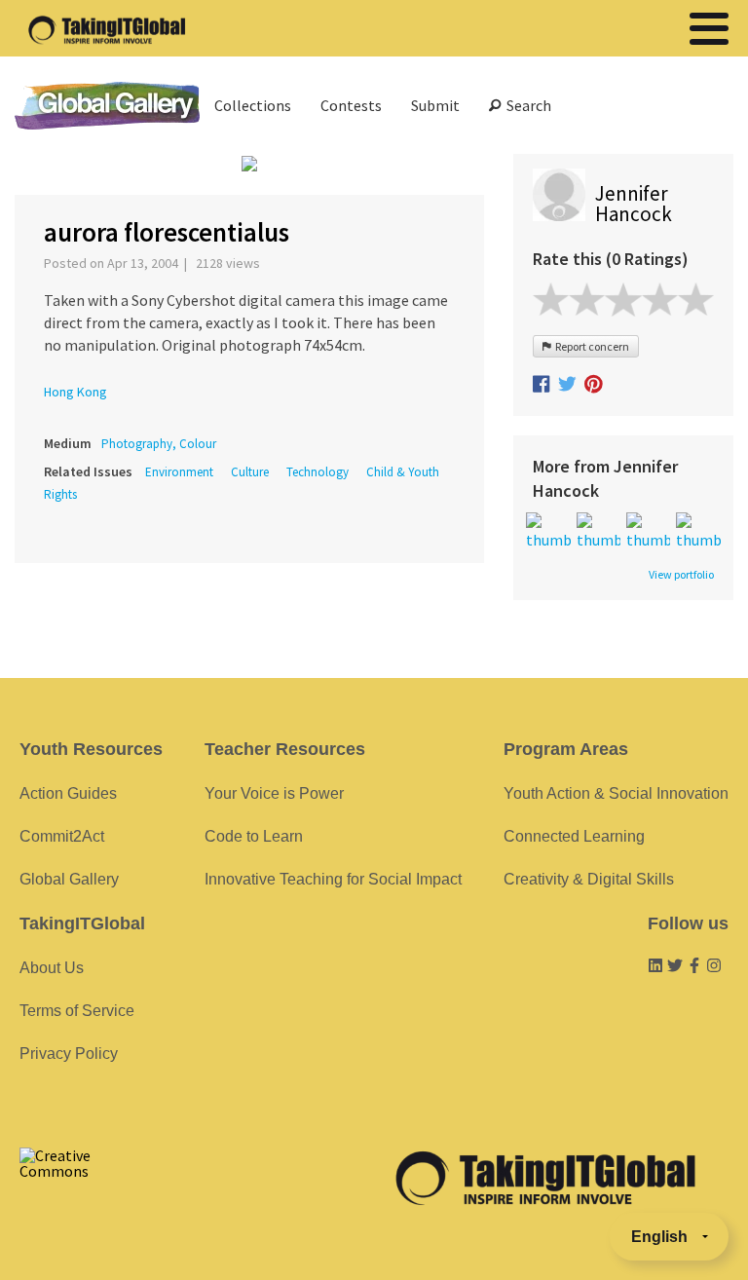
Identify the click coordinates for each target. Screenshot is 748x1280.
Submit (435, 105)
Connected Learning (574, 836)
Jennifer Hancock (633, 203)
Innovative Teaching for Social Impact (333, 879)
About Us (51, 968)
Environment (179, 472)
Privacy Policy (68, 1053)
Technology (317, 472)
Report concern (590, 346)
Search (526, 105)
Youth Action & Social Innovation (616, 793)
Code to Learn (254, 836)
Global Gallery (107, 106)
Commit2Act (61, 836)
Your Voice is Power (274, 793)
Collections (252, 105)
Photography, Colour (158, 443)
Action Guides (68, 793)
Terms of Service (76, 1010)
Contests (351, 105)
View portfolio (681, 575)
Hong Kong (75, 391)
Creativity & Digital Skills (589, 879)
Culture (250, 472)
